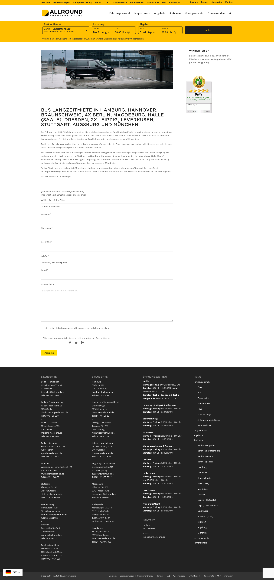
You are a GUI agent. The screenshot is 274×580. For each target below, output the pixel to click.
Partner (204, 2)
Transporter (203, 398)
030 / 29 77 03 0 (51, 395)
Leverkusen (97, 528)
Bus (199, 392)
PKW (200, 387)
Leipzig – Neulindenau (102, 443)
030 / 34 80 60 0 (51, 415)
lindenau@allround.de (102, 453)
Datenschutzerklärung (70, 328)
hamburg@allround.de (102, 392)
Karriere (229, 2)
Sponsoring (217, 2)
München (45, 463)
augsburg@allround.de (103, 473)
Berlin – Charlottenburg (52, 402)
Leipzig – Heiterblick (101, 422)
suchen (208, 30)
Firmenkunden (201, 542)
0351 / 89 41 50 (51, 538)
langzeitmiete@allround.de (58, 171)
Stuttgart (45, 483)
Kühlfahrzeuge (204, 414)
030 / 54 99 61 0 (51, 436)
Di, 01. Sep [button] (146, 32)
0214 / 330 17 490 (103, 541)
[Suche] (230, 13)
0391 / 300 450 (101, 497)
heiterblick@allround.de (103, 432)
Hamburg (96, 381)
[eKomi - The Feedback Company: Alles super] (199, 112)
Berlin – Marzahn (49, 422)
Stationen (198, 440)
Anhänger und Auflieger (209, 420)
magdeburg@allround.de (104, 494)
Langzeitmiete (200, 430)
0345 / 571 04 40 (102, 518)
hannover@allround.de (103, 412)
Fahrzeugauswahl (202, 381)
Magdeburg (97, 483)
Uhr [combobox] (121, 32)
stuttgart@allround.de (51, 494)
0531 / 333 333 (51, 518)
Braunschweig (47, 504)
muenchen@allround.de (52, 473)
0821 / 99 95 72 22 (103, 477)
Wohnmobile (204, 403)
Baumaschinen (205, 425)
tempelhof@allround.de (52, 392)
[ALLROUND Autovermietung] (62, 13)
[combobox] (65, 30)
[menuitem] (46, 2)
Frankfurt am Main (50, 545)
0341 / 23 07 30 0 (103, 456)
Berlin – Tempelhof (50, 381)
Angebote (198, 435)
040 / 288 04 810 (102, 395)
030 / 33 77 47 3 (51, 456)
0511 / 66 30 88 (102, 415)
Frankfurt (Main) (205, 516)
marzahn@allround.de (51, 432)
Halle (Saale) (97, 504)
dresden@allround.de (51, 535)
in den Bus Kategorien (100, 152)
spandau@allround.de (51, 453)
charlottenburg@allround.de (54, 412)
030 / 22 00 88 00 (150, 528)
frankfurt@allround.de (51, 555)
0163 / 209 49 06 (106, 521)
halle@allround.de (100, 514)
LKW (200, 409)
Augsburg (202, 527)
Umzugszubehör (201, 538)
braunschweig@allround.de (54, 514)
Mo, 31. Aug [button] (100, 32)
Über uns (193, 2)
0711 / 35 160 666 (52, 497)
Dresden (45, 524)
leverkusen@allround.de (103, 538)
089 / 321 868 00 (51, 477)
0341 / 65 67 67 (102, 436)
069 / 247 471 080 (52, 558)
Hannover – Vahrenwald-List (105, 402)
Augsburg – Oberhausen (103, 463)
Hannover (202, 472)
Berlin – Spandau (49, 443)
